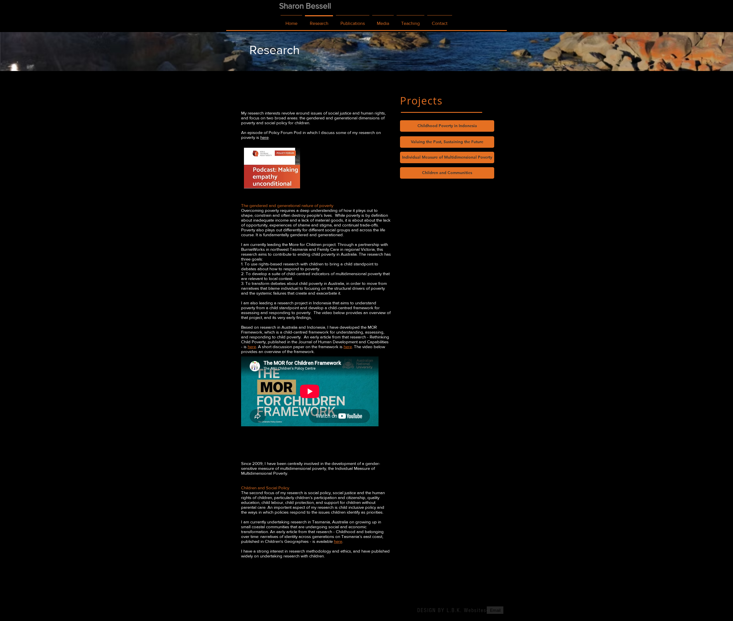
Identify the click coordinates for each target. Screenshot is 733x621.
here (264, 137)
